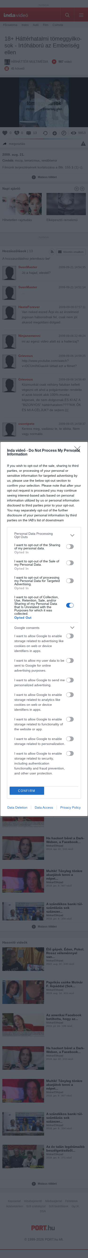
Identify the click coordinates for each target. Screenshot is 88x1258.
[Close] (78, 450)
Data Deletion (17, 807)
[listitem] (44, 535)
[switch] (70, 546)
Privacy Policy (70, 807)
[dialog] (44, 629)
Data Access (44, 807)
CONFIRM (26, 791)
